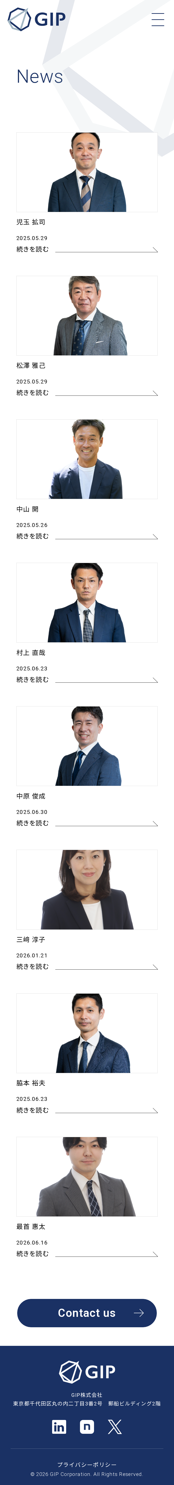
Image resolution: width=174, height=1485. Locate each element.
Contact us (87, 1313)
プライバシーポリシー (87, 1465)
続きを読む (32, 249)
